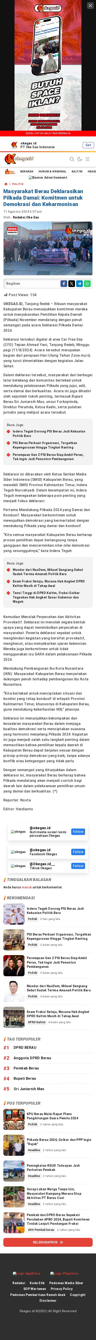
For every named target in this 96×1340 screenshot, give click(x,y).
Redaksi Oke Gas (26, 217)
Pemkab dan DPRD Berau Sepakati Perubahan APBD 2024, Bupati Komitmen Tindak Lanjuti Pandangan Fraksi (58, 1219)
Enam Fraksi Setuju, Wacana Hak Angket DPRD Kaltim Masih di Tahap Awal (49, 584)
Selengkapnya (45, 1242)
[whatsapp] (87, 283)
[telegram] (79, 283)
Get (88, 145)
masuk (27, 887)
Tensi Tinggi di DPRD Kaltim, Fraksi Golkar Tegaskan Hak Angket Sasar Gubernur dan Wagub (46, 597)
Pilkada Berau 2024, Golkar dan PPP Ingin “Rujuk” (59, 1142)
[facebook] (64, 283)
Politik (18, 184)
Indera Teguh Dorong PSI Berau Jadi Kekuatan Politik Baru (49, 434)
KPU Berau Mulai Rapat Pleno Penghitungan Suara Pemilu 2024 (52, 1116)
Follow (78, 831)
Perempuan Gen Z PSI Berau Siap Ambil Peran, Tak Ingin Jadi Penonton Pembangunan (48, 457)
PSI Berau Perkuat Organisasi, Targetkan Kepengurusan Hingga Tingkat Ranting (45, 445)
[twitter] (71, 283)
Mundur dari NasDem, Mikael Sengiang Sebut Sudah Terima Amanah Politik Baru (48, 572)
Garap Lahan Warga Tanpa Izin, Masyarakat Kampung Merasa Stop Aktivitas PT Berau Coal (54, 1193)
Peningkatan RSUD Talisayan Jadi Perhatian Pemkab (53, 1168)
